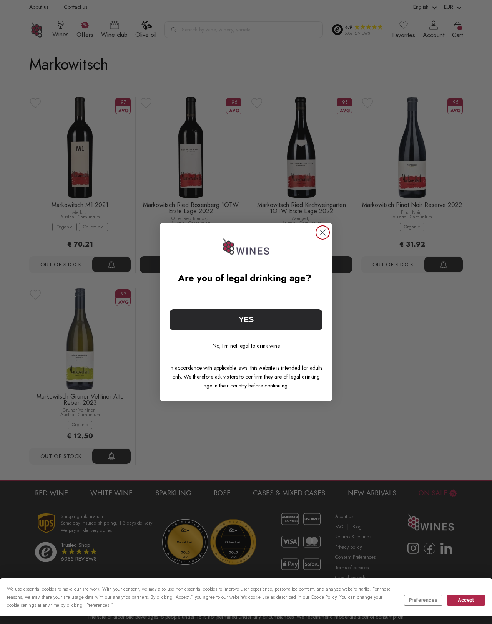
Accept (466, 600)
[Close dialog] (322, 232)
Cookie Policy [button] (323, 597)
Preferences (423, 600)
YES (246, 319)
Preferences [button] (97, 605)
